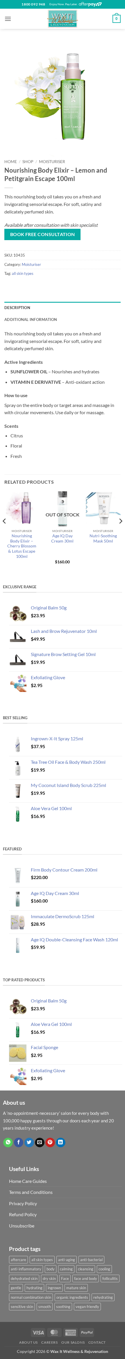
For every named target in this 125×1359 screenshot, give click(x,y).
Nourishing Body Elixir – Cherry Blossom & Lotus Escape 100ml (21, 546)
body (51, 1269)
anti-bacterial (91, 1259)
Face (65, 1278)
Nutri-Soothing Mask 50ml (103, 538)
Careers (49, 1342)
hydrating (34, 1287)
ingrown (54, 1287)
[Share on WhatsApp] (8, 1143)
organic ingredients (72, 1297)
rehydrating (103, 1297)
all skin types (22, 273)
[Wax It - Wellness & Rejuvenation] (62, 19)
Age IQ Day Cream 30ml (62, 538)
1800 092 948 (33, 4)
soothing (63, 1306)
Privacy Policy (23, 1203)
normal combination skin (31, 1297)
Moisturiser (52, 161)
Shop (27, 161)
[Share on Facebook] (19, 1143)
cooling (104, 1269)
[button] (7, 19)
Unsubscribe (21, 1225)
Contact (97, 1342)
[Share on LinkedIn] (60, 1143)
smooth (44, 1306)
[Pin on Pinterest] (50, 1143)
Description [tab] (17, 307)
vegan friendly (87, 1306)
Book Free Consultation (42, 234)
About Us (28, 1342)
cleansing (85, 1269)
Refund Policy (23, 1214)
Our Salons (73, 1342)
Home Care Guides (28, 1181)
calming (66, 1269)
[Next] (120, 533)
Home (10, 161)
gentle (16, 1287)
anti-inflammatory (26, 1269)
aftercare (18, 1259)
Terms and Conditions (31, 1192)
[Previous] (4, 533)
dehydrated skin (24, 1278)
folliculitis (110, 1278)
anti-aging (66, 1259)
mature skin (76, 1287)
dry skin (49, 1278)
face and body (85, 1278)
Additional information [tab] (30, 319)
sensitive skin (22, 1306)
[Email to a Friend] (39, 1143)
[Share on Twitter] (29, 1143)
